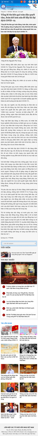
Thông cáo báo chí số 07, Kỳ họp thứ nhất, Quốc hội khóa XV (28, 395)
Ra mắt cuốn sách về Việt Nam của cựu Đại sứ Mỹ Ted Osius (9, 356)
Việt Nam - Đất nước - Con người (15, 11)
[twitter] (33, 1)
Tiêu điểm (5, 247)
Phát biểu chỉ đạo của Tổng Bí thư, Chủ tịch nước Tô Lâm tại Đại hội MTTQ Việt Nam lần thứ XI (18, 295)
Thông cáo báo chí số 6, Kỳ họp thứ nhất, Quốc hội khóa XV (28, 415)
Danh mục (6, 1)
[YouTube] (36, 1)
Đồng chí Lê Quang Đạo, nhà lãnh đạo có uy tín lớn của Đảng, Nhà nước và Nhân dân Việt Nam (28, 357)
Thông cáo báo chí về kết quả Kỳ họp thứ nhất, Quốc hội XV (27, 377)
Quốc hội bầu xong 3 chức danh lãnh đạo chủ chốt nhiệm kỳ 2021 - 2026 (8, 415)
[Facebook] (30, 1)
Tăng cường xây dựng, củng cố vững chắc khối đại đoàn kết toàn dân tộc (28, 338)
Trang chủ (3, 11)
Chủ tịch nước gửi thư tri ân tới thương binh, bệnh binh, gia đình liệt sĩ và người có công (9, 396)
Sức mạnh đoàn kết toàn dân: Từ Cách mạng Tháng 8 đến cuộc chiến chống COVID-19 (9, 338)
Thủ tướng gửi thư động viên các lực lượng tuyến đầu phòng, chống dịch (9, 377)
